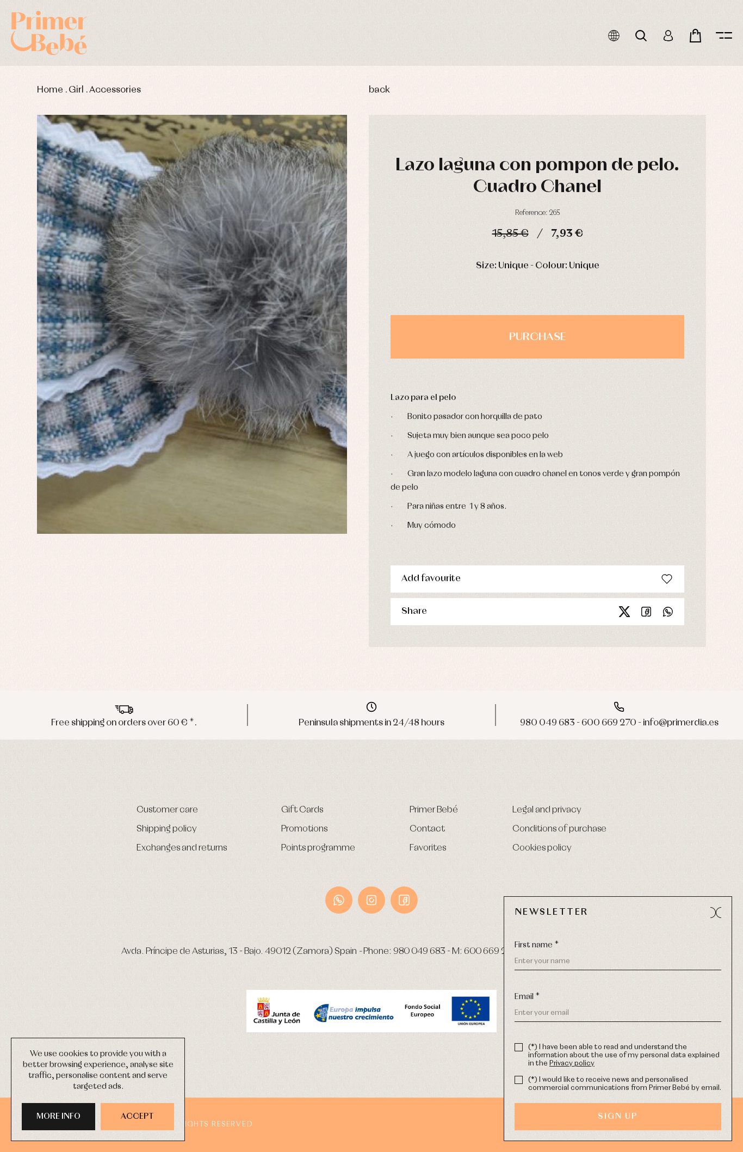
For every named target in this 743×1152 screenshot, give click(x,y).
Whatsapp (667, 611)
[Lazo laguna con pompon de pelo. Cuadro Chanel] (192, 324)
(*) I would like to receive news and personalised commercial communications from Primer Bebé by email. (624, 1084)
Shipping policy (167, 829)
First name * (537, 945)
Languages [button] (614, 35)
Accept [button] (137, 1116)
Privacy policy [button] (572, 1063)
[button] (715, 912)
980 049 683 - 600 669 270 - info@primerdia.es (619, 723)
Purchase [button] (537, 336)
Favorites (428, 848)
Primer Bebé (434, 810)
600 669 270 (490, 951)
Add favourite (431, 578)
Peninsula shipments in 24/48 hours (371, 723)
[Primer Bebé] (49, 33)
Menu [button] (724, 35)
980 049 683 (419, 951)
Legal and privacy (546, 810)
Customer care (167, 810)
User (668, 35)
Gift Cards (302, 810)
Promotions (304, 829)
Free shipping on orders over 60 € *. (124, 723)
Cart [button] (695, 35)
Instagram (371, 900)
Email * (527, 997)
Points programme (318, 848)
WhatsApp (338, 900)
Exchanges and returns (182, 848)
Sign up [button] (617, 1116)
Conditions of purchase (559, 829)
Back (379, 90)
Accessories (115, 90)
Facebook (646, 611)
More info (58, 1116)
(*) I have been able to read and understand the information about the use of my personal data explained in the (624, 1055)
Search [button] (641, 35)
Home (50, 90)
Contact (427, 829)
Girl (76, 90)
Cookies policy (542, 848)
